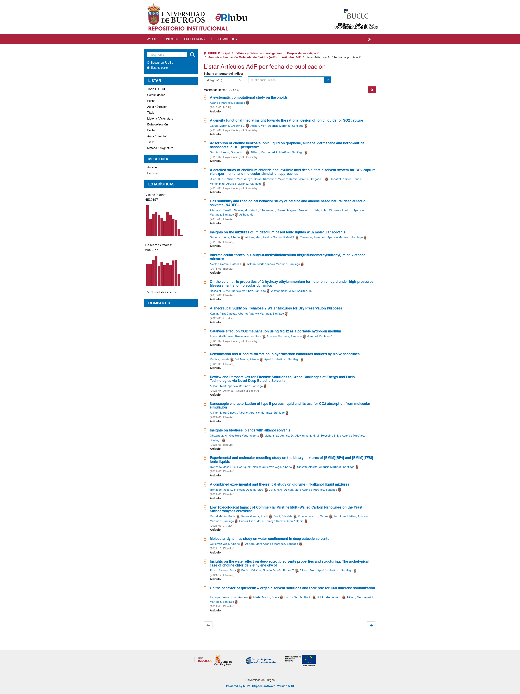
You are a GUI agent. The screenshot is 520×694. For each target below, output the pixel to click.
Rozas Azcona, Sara (248, 336)
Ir (328, 80)
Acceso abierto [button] (223, 39)
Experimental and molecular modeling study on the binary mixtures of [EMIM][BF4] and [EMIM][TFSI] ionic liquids (291, 459)
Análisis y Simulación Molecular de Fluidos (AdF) (242, 57)
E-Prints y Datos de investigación (258, 53)
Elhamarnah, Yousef (273, 210)
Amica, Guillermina (222, 336)
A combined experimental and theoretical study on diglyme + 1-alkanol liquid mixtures (279, 484)
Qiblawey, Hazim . (340, 210)
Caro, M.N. (276, 489)
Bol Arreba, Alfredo (247, 359)
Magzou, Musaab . (299, 210)
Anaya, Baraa (253, 179)
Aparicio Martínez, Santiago (227, 103)
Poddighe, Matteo (345, 516)
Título (151, 112)
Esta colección (160, 67)
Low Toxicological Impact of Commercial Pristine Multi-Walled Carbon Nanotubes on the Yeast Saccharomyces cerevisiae (286, 509)
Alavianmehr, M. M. (283, 291)
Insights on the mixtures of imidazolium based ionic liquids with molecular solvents (278, 232)
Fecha (151, 101)
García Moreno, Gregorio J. (227, 125)
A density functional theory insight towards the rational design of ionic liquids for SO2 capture (286, 120)
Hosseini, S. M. (219, 291)
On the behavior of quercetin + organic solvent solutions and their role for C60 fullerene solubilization (292, 587)
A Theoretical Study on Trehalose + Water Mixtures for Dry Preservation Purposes (276, 308)
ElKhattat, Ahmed (340, 179)
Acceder (152, 167)
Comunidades (156, 95)
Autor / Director (157, 107)
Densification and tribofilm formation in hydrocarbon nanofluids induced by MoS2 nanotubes (285, 353)
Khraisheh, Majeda (275, 179)
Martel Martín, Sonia (223, 516)
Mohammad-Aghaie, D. (279, 435)
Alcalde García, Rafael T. (279, 237)
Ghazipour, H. (219, 435)
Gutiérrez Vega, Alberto (225, 237)
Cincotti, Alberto (237, 313)
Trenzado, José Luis (313, 237)
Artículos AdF (291, 57)
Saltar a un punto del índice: (223, 73)
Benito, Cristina (251, 570)
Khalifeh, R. (304, 291)
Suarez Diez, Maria (251, 521)
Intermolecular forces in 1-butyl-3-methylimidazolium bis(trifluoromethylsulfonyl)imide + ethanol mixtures (288, 256)
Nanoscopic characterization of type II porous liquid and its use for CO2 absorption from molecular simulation (290, 405)
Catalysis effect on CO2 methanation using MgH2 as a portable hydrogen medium (275, 331)
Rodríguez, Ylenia (248, 467)
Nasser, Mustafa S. (246, 210)
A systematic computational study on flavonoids (249, 97)
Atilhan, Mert (258, 125)
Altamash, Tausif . (221, 210)
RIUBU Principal (219, 53)
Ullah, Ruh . (217, 179)
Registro (152, 173)
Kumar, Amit (217, 313)
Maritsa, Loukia (219, 359)
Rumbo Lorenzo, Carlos (313, 516)
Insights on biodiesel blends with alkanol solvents (250, 430)
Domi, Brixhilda (282, 516)
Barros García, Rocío (254, 516)
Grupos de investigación (304, 53)
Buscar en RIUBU (162, 62)
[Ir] (192, 54)
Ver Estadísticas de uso (162, 292)
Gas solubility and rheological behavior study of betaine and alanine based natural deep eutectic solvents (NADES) (287, 202)
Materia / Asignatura (160, 118)
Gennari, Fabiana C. (320, 336)
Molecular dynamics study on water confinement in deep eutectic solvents (269, 538)
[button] (369, 38)
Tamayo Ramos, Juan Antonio (284, 521)
